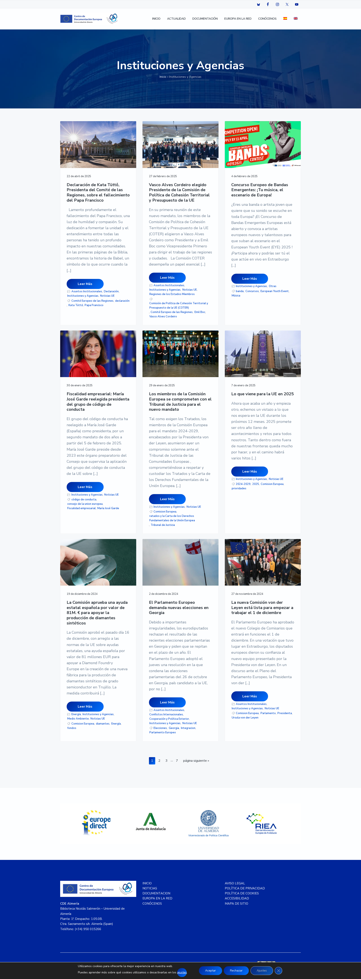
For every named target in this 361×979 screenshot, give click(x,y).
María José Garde (108, 508)
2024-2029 (243, 484)
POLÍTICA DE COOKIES (242, 893)
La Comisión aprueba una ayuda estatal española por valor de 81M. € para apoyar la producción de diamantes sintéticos (97, 613)
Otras (272, 286)
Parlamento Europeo (162, 732)
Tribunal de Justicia (163, 525)
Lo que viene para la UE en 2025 (262, 394)
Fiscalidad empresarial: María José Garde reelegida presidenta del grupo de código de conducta (98, 402)
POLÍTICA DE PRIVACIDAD (245, 888)
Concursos (252, 291)
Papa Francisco (94, 305)
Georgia (174, 728)
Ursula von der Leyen (245, 718)
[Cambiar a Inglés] (295, 19)
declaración (122, 301)
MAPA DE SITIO (236, 903)
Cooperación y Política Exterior (169, 719)
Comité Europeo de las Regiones (92, 301)
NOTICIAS (149, 888)
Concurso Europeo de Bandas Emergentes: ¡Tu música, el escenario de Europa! (259, 190)
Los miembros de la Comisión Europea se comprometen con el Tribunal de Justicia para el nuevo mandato (180, 402)
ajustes (182, 972)
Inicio (163, 77)
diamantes (102, 724)
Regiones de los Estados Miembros (172, 294)
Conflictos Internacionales (166, 714)
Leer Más (85, 284)
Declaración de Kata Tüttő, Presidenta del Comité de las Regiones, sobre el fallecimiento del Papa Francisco (98, 192)
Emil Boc (199, 312)
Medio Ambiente (78, 719)
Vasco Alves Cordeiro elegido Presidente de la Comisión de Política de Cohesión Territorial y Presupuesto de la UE (179, 192)
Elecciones (160, 728)
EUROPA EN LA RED (157, 898)
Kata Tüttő (76, 305)
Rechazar (236, 971)
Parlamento (268, 713)
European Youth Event (275, 291)
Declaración (111, 291)
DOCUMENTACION (156, 893)
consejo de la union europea (85, 504)
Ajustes (262, 971)
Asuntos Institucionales (86, 291)
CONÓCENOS (152, 903)
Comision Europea (165, 512)
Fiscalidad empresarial (81, 508)
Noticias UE (107, 296)
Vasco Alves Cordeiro (163, 316)
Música (236, 296)
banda (240, 291)
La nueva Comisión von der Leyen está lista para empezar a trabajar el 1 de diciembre (262, 607)
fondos (71, 728)
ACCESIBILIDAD (237, 898)
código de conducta (83, 499)
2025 (255, 484)
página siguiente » (196, 761)
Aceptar (210, 971)
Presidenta (284, 713)
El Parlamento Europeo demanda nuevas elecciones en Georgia (178, 607)
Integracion (188, 728)
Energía (76, 714)
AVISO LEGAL (235, 883)
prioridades (239, 488)
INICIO (147, 883)
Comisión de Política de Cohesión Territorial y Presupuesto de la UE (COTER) (178, 305)
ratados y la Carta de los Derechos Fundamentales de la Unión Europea (172, 518)
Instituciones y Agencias (82, 296)
